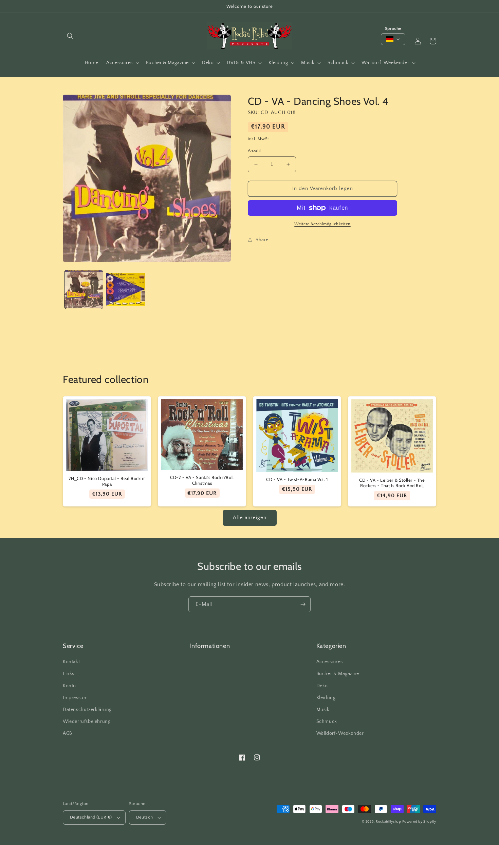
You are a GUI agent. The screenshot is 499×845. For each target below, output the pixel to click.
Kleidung (326, 697)
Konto (69, 686)
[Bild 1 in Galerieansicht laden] (83, 289)
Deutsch (144, 817)
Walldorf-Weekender (340, 733)
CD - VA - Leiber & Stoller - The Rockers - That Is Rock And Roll (392, 482)
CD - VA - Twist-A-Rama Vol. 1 (297, 479)
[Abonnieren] (302, 604)
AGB (67, 733)
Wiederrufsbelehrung (86, 721)
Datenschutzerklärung (87, 709)
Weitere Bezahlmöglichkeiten (322, 224)
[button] (70, 35)
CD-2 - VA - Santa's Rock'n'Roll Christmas (202, 480)
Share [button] (262, 240)
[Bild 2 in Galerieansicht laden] (125, 289)
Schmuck (326, 721)
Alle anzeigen (249, 517)
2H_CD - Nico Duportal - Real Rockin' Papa (107, 481)
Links (68, 673)
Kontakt (71, 662)
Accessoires (329, 662)
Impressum (75, 697)
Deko (322, 686)
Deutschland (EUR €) (91, 817)
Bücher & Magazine (337, 673)
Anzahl (254, 150)
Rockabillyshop (388, 822)
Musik (323, 709)
